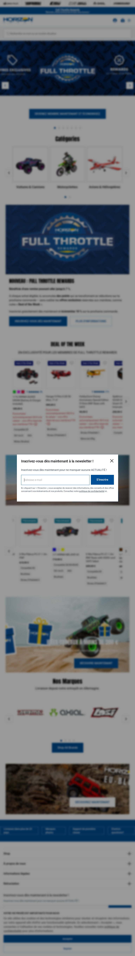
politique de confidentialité (91, 491)
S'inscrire (102, 479)
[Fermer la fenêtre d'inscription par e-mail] (112, 461)
